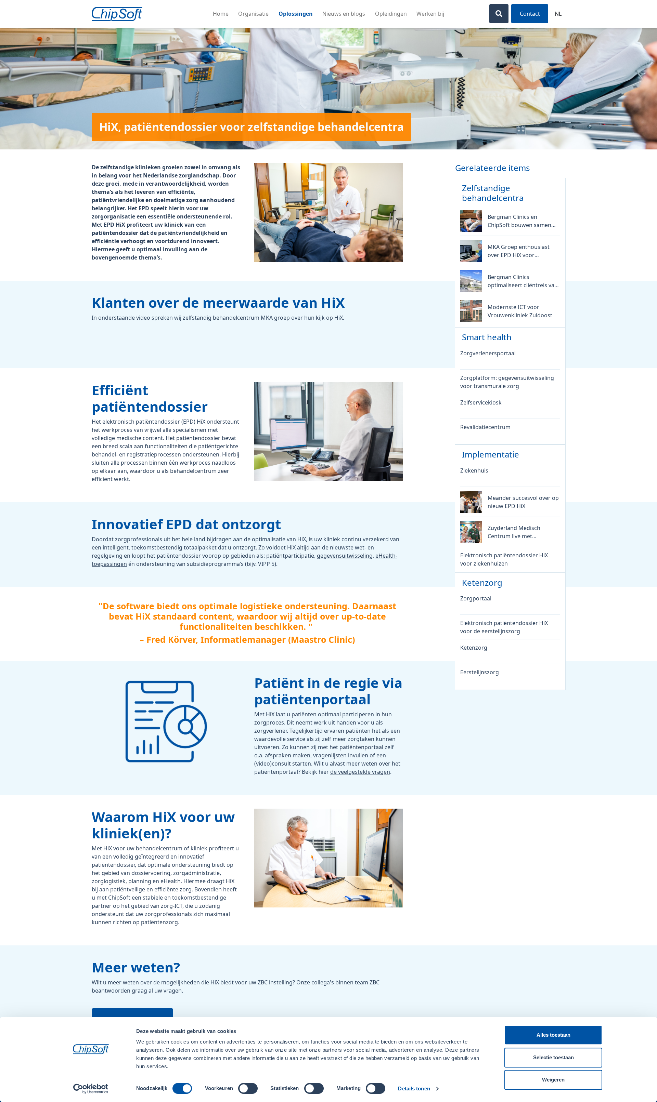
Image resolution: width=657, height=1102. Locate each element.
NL (558, 13)
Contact (530, 13)
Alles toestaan (553, 1035)
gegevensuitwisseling (345, 555)
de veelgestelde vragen (360, 771)
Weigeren (553, 1080)
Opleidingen (391, 13)
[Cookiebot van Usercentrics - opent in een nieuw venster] (91, 1089)
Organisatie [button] (253, 13)
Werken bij (430, 13)
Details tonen (414, 1088)
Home (221, 13)
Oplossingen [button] (296, 13)
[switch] (248, 1088)
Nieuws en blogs (343, 13)
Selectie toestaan (553, 1057)
